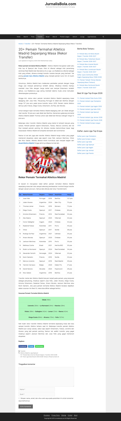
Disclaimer (47, 415)
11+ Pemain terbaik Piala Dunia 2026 (89, 98)
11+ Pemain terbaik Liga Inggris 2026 (89, 106)
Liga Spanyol (34, 353)
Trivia (32, 36)
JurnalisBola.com (60, 4)
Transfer (40, 36)
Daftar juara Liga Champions (86, 136)
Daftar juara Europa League (86, 139)
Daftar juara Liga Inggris (85, 147)
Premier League (64, 36)
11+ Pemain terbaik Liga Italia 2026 (89, 109)
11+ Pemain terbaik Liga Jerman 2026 (89, 117)
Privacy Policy (56, 415)
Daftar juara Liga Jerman (85, 150)
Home (18, 36)
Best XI (26, 36)
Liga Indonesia (92, 36)
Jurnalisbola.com (60, 418)
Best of (55, 36)
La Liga (82, 36)
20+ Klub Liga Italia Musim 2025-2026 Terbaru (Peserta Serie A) (39, 357)
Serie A (75, 36)
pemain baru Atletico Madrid (33, 76)
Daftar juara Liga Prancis (85, 153)
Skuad (47, 36)
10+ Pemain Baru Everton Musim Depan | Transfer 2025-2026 (38, 355)
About (75, 415)
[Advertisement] (60, 21)
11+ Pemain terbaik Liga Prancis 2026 (89, 120)
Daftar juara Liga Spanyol (85, 145)
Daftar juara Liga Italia (84, 142)
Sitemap (63, 415)
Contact (70, 415)
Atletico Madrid (25, 353)
